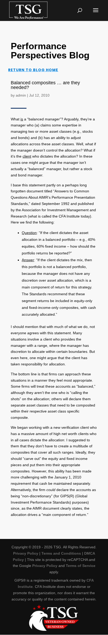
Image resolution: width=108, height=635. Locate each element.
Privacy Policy (25, 553)
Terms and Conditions (61, 553)
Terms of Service (80, 566)
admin (21, 95)
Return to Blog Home (33, 70)
